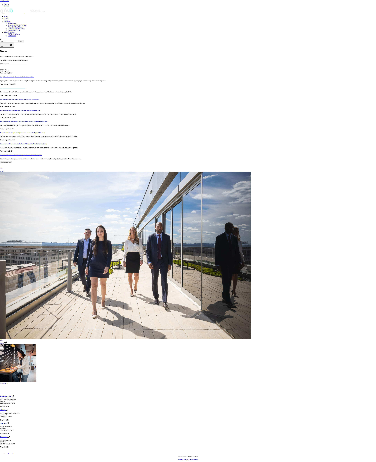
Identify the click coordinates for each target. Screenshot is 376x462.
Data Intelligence (13, 30)
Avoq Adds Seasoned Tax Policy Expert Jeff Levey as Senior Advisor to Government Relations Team (23, 121)
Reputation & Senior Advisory (17, 25)
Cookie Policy (193, 459)
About (6, 16)
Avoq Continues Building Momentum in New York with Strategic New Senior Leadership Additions (23, 143)
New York (3, 423)
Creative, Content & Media (16, 29)
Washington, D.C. (6, 396)
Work (5, 20)
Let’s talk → (4, 383)
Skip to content (4, 1)
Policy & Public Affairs (15, 27)
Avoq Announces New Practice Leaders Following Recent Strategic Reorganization (19, 99)
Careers (6, 4)
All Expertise (12, 23)
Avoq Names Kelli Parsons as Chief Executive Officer (12, 88)
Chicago (3, 410)
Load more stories (6, 162)
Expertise (7, 22)
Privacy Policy (183, 459)
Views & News (8, 32)
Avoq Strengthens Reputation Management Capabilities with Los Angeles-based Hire (20, 110)
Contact (6, 6)
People (6, 18)
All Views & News (14, 34)
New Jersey (4, 437)
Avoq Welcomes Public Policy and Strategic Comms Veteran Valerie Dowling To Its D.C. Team (22, 132)
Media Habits (12, 36)
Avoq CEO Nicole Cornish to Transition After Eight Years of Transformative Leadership (21, 155)
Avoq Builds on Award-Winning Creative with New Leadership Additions (17, 76)
